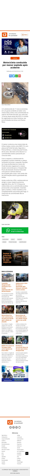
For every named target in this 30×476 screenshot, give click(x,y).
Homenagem (20, 449)
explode (19, 239)
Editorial (19, 440)
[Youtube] (19, 427)
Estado (3, 446)
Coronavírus (20, 438)
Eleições (19, 442)
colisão (4, 242)
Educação (4, 442)
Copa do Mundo (6, 438)
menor (12, 239)
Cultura (3, 440)
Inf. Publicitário (20, 451)
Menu (26, 34)
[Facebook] (13, 427)
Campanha (4, 437)
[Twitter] (10, 427)
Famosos (19, 446)
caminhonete (22, 242)
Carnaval (19, 437)
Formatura (4, 447)
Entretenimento (6, 444)
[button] (26, 46)
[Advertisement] (15, 15)
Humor (3, 451)
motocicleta (5, 239)
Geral (18, 447)
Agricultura (4, 435)
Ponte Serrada (12, 242)
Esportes (19, 444)
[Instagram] (16, 427)
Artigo (18, 435)
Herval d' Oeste (6, 449)
